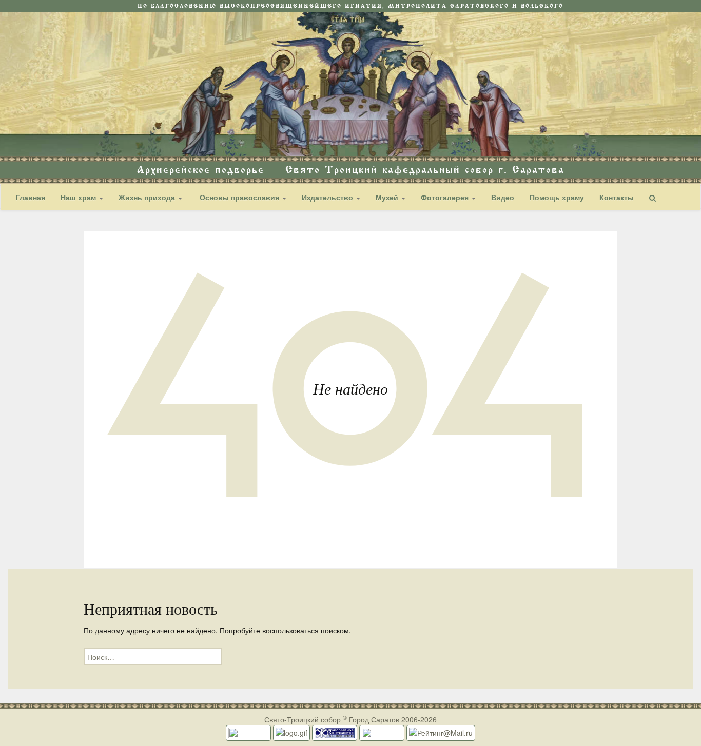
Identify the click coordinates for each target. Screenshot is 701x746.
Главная (30, 197)
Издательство (328, 197)
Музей (388, 197)
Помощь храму (557, 197)
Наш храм (79, 197)
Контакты (616, 197)
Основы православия (239, 197)
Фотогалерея (446, 197)
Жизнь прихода (148, 197)
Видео (502, 197)
